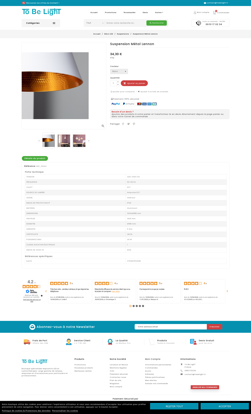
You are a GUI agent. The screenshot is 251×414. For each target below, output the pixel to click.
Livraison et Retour (119, 364)
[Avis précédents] (46, 291)
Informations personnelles (158, 364)
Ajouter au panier (134, 83)
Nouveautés (129, 12)
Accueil (94, 12)
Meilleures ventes (83, 371)
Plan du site (115, 380)
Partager (123, 124)
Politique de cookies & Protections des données (26, 410)
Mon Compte (152, 359)
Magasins (114, 383)
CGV (112, 371)
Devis (145, 12)
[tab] (35, 158)
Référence (29, 166)
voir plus (116, 291)
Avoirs (148, 371)
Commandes (151, 368)
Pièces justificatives (155, 377)
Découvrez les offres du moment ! (42, 3)
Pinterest (134, 124)
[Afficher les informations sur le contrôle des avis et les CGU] (42, 296)
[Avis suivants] (227, 291)
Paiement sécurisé (119, 374)
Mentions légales (118, 368)
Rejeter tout (174, 406)
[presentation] (39, 141)
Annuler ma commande (156, 383)
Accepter (225, 406)
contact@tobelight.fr (195, 374)
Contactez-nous (118, 377)
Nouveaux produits (84, 368)
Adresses (149, 374)
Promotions (110, 12)
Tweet (128, 124)
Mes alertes (151, 380)
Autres (159, 12)
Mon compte (116, 386)
